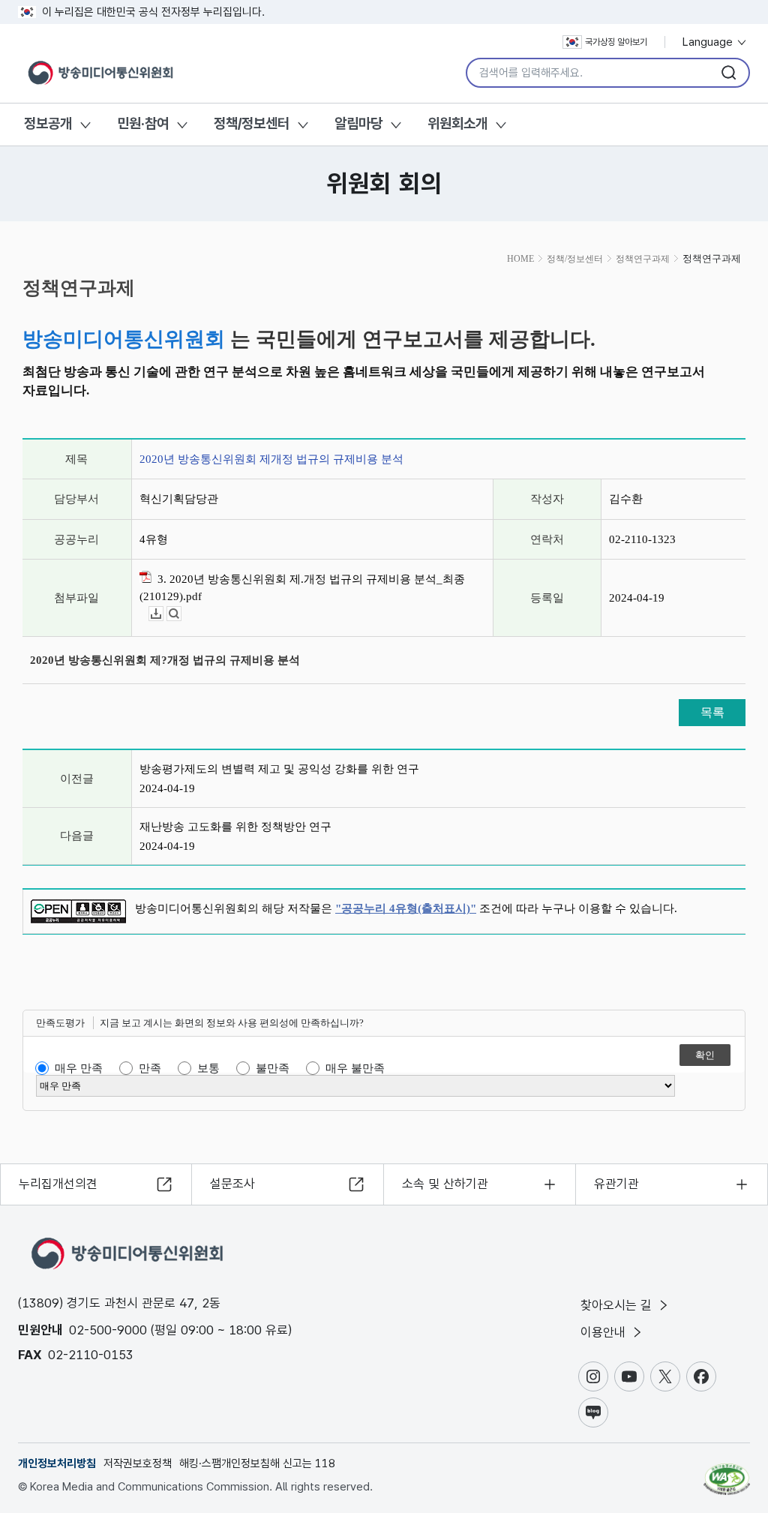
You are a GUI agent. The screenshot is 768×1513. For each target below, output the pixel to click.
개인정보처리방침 (57, 1463)
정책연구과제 (643, 259)
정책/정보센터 (252, 123)
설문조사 (232, 1183)
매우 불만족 (355, 1068)
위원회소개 (458, 123)
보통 (208, 1068)
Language (709, 42)
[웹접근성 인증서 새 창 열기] (727, 1472)
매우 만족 (79, 1068)
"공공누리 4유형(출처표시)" (405, 908)
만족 (150, 1068)
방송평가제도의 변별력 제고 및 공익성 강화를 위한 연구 (279, 769)
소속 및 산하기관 (445, 1183)
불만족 (273, 1068)
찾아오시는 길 (618, 1305)
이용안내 (604, 1332)
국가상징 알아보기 (616, 42)
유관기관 (616, 1183)
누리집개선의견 (58, 1183)
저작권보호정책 (138, 1463)
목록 (712, 712)
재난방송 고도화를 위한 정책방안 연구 (236, 827)
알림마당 (358, 123)
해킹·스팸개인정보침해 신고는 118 (257, 1463)
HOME (520, 259)
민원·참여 (143, 123)
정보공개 (48, 123)
